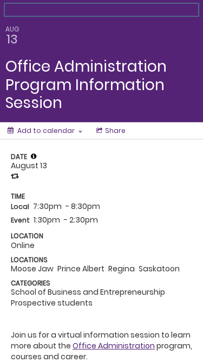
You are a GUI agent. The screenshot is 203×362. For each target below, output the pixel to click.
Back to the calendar (45, 9)
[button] (33, 156)
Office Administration (114, 345)
